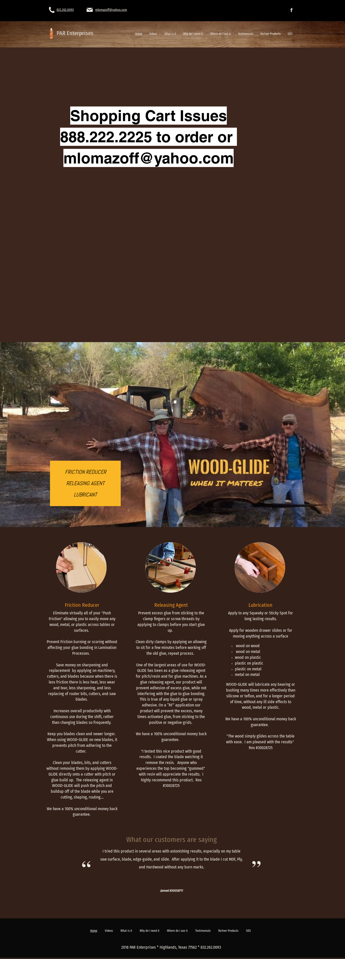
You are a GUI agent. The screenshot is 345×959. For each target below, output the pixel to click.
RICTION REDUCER (87, 471)
